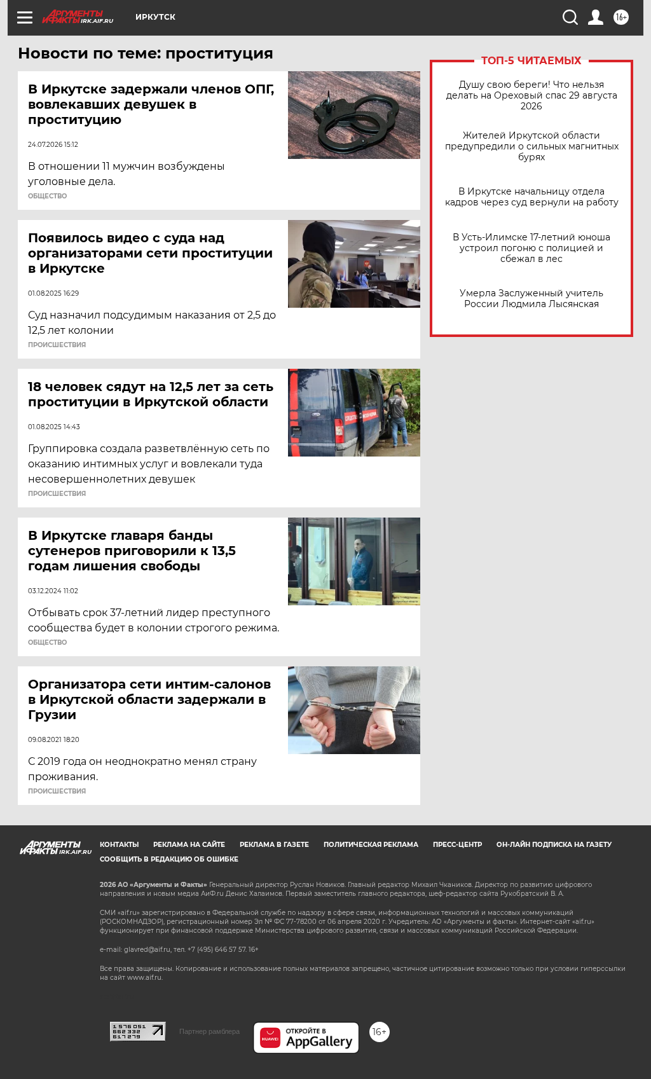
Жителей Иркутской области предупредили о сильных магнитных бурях (532, 146)
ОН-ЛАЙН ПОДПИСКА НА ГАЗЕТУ (554, 845)
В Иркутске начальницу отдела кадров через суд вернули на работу (532, 197)
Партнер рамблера (209, 1031)
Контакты (119, 845)
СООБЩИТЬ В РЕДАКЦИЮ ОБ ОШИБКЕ (169, 859)
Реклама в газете (274, 845)
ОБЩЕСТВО (47, 196)
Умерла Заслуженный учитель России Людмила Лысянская (531, 299)
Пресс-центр (457, 845)
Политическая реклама (371, 845)
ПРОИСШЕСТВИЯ (57, 345)
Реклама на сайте (189, 845)
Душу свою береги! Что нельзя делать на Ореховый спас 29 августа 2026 (531, 95)
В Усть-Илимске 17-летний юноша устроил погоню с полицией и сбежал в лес (531, 248)
